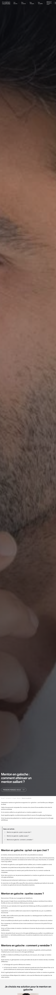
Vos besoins (8, 798)
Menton (19, 798)
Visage (14, 798)
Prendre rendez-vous (12, 790)
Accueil (3, 798)
